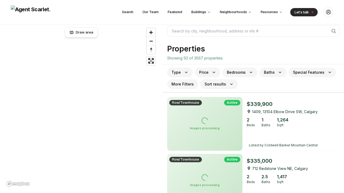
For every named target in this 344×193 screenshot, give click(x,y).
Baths (269, 72)
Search (127, 12)
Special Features (308, 72)
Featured (175, 12)
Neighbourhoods (233, 12)
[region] (82, 107)
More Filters (182, 84)
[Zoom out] (151, 41)
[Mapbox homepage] (18, 184)
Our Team (150, 12)
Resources (269, 12)
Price (204, 72)
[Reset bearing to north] (151, 49)
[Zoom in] (151, 32)
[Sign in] (328, 12)
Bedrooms (236, 72)
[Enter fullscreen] (151, 61)
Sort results (215, 84)
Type (176, 72)
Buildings (198, 12)
